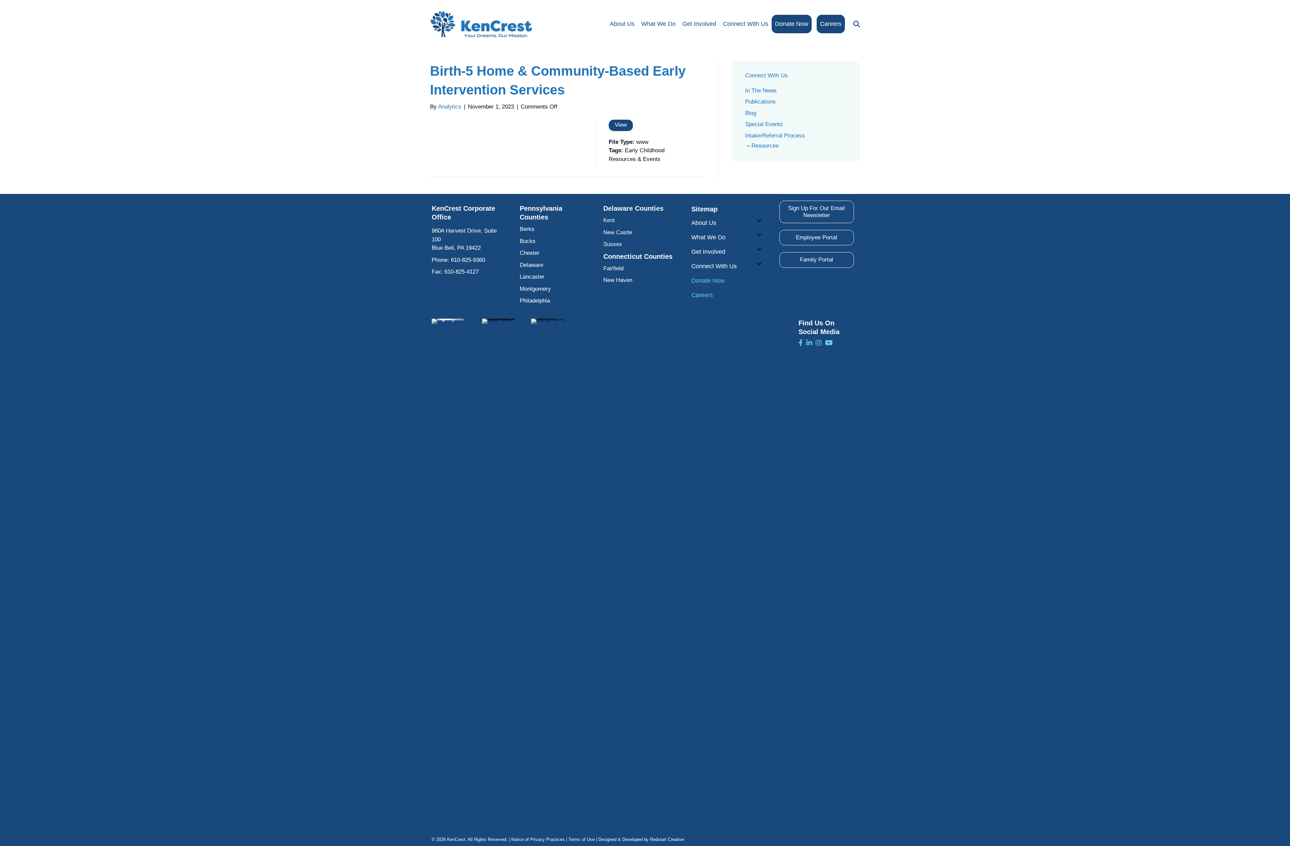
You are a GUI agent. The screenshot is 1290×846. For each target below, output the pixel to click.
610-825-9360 (468, 260)
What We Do (658, 24)
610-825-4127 (461, 272)
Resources (765, 146)
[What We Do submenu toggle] (759, 235)
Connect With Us (745, 24)
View (621, 125)
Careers (831, 24)
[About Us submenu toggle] (759, 220)
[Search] (855, 24)
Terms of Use (581, 839)
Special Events (764, 124)
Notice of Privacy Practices (538, 839)
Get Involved (699, 24)
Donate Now (791, 24)
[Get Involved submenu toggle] (759, 249)
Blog (750, 113)
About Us (622, 24)
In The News (761, 90)
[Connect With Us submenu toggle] (759, 264)
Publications (760, 101)
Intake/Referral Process (775, 135)
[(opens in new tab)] (448, 570)
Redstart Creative (667, 839)
